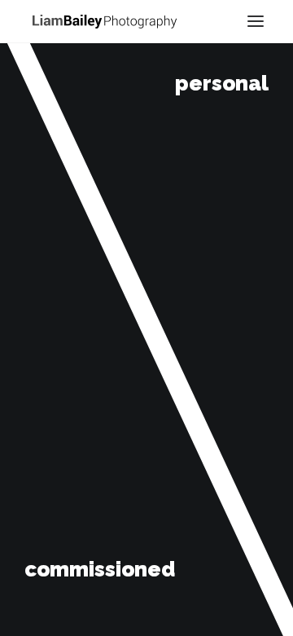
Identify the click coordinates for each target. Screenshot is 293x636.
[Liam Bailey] (104, 20)
